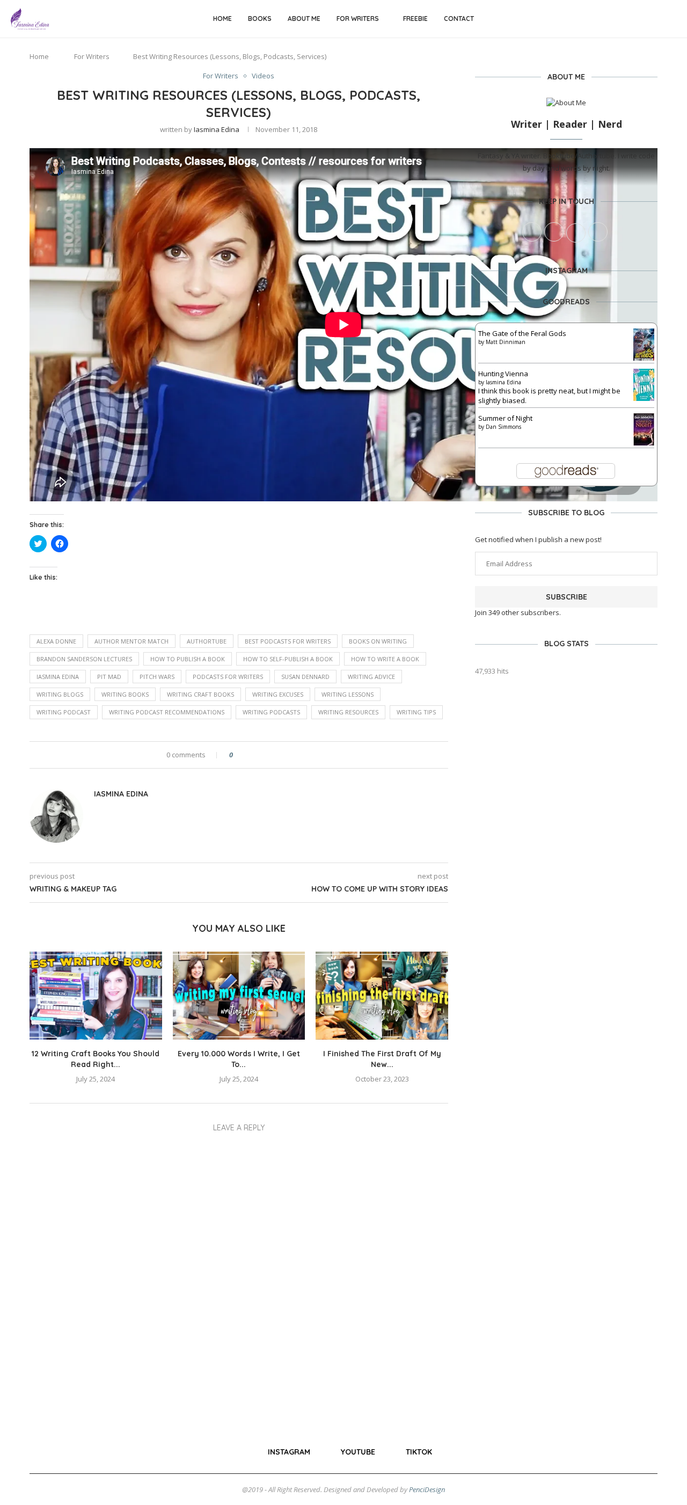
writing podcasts (271, 712)
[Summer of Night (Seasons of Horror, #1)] (643, 418)
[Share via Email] (312, 755)
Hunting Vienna (503, 373)
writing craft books (200, 694)
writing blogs (59, 694)
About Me (304, 18)
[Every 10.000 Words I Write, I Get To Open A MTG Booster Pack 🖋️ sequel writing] (239, 996)
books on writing (378, 641)
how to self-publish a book (288, 659)
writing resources (348, 712)
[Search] (671, 19)
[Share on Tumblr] (291, 755)
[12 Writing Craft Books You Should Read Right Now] (96, 996)
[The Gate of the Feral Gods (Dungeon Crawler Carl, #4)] (643, 333)
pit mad (109, 677)
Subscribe (566, 597)
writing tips (416, 712)
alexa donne (56, 641)
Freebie (415, 18)
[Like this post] (239, 755)
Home (222, 18)
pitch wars (157, 677)
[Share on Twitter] (261, 755)
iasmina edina (57, 677)
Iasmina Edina (216, 129)
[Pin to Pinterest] (271, 755)
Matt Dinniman (505, 342)
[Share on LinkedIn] (281, 755)
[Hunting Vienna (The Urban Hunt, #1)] (643, 373)
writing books (125, 694)
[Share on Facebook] (250, 755)
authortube (206, 641)
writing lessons (347, 694)
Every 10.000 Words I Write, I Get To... (239, 1059)
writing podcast (63, 712)
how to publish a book (187, 659)
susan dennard (305, 677)
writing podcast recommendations (166, 712)
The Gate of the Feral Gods (522, 333)
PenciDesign (427, 1489)
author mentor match (131, 641)
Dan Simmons (503, 426)
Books (260, 18)
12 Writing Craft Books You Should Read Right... (95, 1059)
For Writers (358, 18)
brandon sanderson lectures (84, 659)
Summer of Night (505, 418)
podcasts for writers (228, 677)
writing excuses (277, 694)
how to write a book (385, 659)
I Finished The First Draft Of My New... (382, 1059)
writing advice (371, 677)
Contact (459, 18)
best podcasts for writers (288, 641)
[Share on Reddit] (301, 755)
